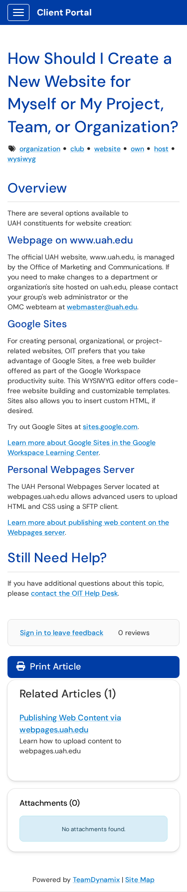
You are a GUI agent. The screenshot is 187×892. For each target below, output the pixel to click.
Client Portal (64, 12)
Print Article (54, 666)
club (77, 148)
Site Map (140, 879)
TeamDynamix (96, 879)
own (137, 148)
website (107, 148)
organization (39, 148)
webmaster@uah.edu (102, 306)
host (161, 148)
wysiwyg (21, 158)
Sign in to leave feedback (61, 632)
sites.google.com (110, 426)
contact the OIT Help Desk (74, 593)
